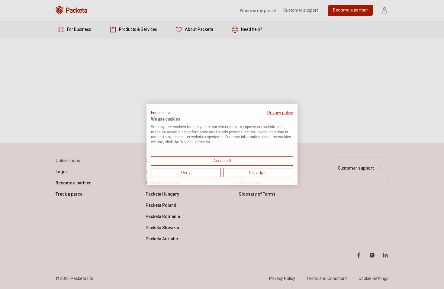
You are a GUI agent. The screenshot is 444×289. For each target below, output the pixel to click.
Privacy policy (280, 112)
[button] (160, 113)
